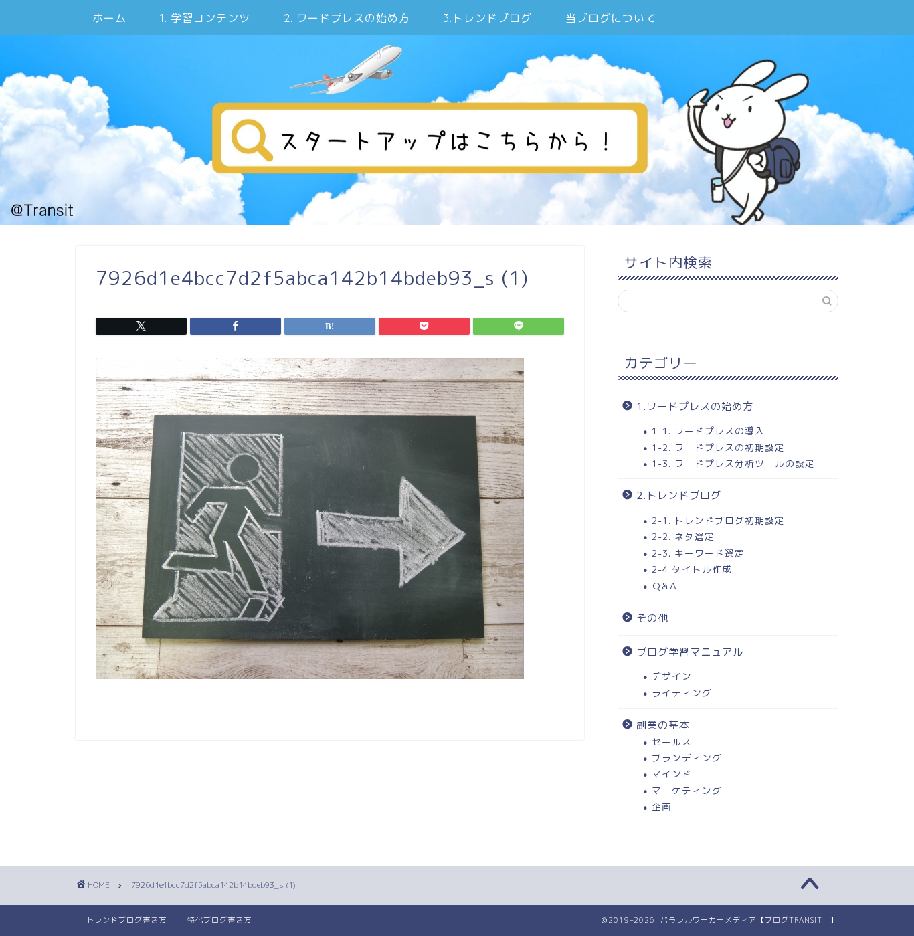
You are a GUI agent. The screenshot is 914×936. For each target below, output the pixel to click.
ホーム (109, 18)
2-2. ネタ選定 (683, 536)
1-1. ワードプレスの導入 (708, 430)
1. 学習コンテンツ (205, 18)
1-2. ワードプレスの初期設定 (718, 447)
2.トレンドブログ (678, 495)
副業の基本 (663, 725)
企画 (662, 806)
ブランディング (687, 757)
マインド (672, 773)
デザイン (672, 676)
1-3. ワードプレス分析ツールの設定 (733, 463)
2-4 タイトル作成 (692, 569)
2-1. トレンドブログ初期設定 (718, 520)
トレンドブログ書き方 (126, 920)
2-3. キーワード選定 (698, 553)
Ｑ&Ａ (665, 585)
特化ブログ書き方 (219, 920)
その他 (652, 618)
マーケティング (687, 790)
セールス (672, 741)
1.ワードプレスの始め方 (694, 406)
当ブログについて (610, 18)
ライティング (682, 692)
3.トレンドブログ (488, 18)
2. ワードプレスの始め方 (347, 18)
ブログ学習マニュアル (689, 652)
